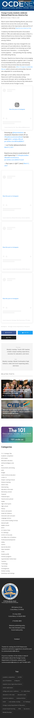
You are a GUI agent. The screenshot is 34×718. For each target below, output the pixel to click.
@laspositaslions (18, 132)
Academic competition (7, 456)
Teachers (3, 561)
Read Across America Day (23, 28)
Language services (6, 518)
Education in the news (7, 489)
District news (4, 484)
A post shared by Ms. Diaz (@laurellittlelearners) (17, 127)
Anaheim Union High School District (12, 684)
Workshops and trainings (7, 573)
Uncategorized (5, 568)
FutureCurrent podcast (7, 499)
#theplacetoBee (23, 155)
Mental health (5, 523)
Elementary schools (6, 492)
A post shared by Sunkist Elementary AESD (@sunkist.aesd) (18, 269)
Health (3, 501)
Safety (3, 542)
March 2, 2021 (9, 147)
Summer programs (6, 556)
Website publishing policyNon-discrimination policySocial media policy (17, 628)
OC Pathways (4, 532)
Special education (6, 547)
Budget (3, 472)
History (3, 508)
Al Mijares (4, 326)
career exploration (8, 687)
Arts (2, 465)
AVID (2, 470)
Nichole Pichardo (6, 17)
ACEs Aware (4, 458)
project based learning (9, 708)
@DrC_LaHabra (13, 139)
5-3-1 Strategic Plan (6, 453)
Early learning (4, 487)
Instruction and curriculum (8, 516)
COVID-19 (4, 477)
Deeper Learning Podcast (8, 480)
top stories (27, 708)
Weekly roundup (5, 571)
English (22, 1)
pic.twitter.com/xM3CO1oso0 (14, 160)
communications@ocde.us (11, 651)
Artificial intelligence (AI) (7, 463)
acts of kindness (7, 680)
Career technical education (8, 475)
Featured (3, 494)
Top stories (4, 566)
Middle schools (5, 525)
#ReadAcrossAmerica (11, 157)
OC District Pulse (5, 530)
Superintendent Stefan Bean (8, 559)
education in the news (9, 694)
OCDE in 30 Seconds (6, 535)
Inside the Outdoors (6, 513)
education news (21, 694)
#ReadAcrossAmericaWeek (13, 137)
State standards (5, 549)
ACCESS (20, 677)
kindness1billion (21, 698)
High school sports (6, 504)
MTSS (2, 528)
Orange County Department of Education (19, 326)
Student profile (5, 554)
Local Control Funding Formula (9, 520)
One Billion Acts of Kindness (8, 537)
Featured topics (5, 496)
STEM (2, 551)
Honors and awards (6, 511)
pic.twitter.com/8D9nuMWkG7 (14, 141)
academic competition (9, 677)
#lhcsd (20, 139)
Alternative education (7, 460)
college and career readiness (11, 691)
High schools (4, 506)
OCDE (4, 701)
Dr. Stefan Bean (26, 691)
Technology (4, 563)
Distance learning (5, 482)
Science (3, 544)
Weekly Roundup (7, 712)
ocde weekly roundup (14, 701)
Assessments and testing (8, 468)
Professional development (8, 540)
